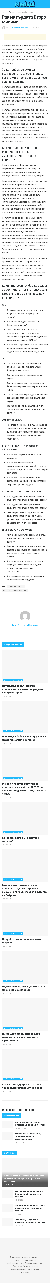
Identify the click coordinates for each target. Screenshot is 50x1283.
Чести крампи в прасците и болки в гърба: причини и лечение (29, 1194)
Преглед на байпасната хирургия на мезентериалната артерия (24, 738)
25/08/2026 (19, 1200)
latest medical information (14, 590)
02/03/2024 (7, 946)
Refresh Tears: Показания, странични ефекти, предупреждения (28, 1136)
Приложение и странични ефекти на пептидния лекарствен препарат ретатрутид (24, 1178)
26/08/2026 (9, 1184)
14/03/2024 (7, 797)
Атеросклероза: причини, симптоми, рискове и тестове (30, 1123)
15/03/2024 (7, 743)
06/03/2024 (7, 899)
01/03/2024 (7, 1091)
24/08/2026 (19, 1225)
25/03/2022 (36, 28)
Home (4, 12)
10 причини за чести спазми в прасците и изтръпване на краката (30, 1208)
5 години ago (21, 1128)
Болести (12, 12)
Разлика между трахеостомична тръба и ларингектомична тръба (22, 1086)
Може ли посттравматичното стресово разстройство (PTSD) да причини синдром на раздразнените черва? (24, 788)
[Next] (27, 1100)
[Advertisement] (25, 37)
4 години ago (21, 1142)
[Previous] (23, 1100)
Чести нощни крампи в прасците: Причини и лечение (30, 1221)
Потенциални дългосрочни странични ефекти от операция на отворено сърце (23, 689)
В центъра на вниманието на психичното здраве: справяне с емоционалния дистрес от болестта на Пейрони (24, 890)
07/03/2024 (7, 845)
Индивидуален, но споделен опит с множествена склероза (23, 988)
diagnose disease (16, 586)
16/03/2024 (7, 696)
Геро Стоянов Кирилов (18, 28)
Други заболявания (25, 12)
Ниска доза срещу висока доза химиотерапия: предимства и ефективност (21, 1037)
